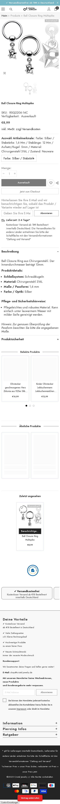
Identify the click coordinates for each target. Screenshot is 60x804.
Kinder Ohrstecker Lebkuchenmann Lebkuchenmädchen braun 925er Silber (44, 387)
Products (15, 16)
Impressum (21, 709)
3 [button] (33, 406)
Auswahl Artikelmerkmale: (27, 144)
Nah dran (58, 3)
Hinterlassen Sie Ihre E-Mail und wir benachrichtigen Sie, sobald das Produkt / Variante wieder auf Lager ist (28, 203)
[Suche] (11, 9)
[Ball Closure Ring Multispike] (30, 516)
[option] (30, 47)
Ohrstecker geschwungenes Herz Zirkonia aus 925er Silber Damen (15, 387)
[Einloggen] (49, 9)
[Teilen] (56, 183)
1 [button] (26, 406)
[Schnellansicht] (22, 512)
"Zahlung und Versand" (40, 761)
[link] (15, 467)
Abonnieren (46, 213)
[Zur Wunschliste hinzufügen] (50, 182)
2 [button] (30, 406)
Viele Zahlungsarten (14, 633)
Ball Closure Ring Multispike (30, 538)
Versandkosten (30, 129)
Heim (4, 16)
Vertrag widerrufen (30, 798)
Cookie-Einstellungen (9, 802)
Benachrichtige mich (31, 531)
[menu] (3, 9)
